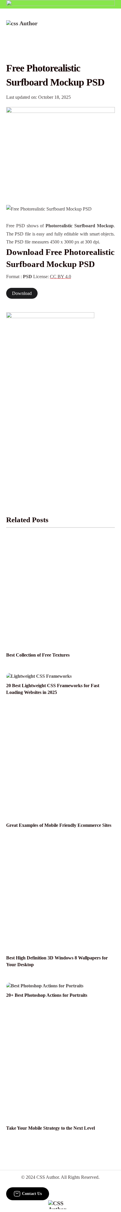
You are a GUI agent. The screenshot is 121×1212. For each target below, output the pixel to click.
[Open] (111, 28)
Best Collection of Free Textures (38, 654)
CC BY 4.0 (60, 276)
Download (22, 293)
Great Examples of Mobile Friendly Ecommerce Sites (58, 825)
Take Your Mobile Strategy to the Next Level (50, 1128)
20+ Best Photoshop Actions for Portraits (46, 995)
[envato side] (50, 399)
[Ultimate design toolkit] (60, 149)
